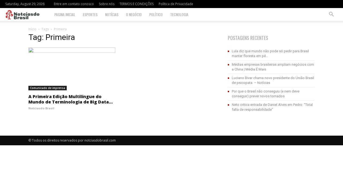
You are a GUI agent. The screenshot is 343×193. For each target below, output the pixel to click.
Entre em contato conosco (74, 4)
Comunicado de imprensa (47, 88)
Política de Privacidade (176, 4)
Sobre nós (106, 4)
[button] (331, 14)
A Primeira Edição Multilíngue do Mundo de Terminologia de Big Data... (70, 99)
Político (156, 14)
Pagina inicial (64, 14)
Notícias (111, 14)
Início (32, 29)
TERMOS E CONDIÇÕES (137, 4)
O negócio (134, 14)
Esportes (90, 14)
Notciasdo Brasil (41, 108)
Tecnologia (179, 14)
